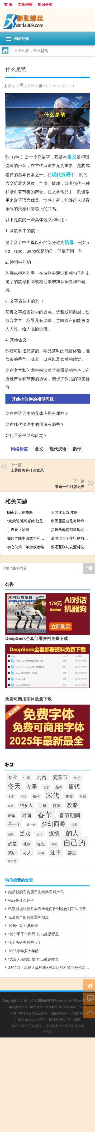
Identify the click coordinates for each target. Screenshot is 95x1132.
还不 (55, 852)
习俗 (41, 777)
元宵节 (60, 777)
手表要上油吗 (18, 529)
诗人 (27, 852)
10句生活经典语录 (23, 925)
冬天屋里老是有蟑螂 (67, 520)
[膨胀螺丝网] (47, 20)
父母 (39, 834)
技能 (57, 805)
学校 (23, 797)
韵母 (69, 242)
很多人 (26, 805)
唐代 (74, 786)
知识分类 (45, 4)
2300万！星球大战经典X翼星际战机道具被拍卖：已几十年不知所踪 (49, 967)
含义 (72, 156)
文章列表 (25, 4)
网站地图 (36, 1006)
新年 (11, 815)
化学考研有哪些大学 (24, 942)
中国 (27, 777)
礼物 (27, 843)
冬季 (32, 786)
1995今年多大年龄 (23, 950)
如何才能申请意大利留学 (27, 538)
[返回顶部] (89, 1012)
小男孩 (47, 1031)
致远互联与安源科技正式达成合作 (72, 546)
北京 (46, 787)
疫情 (54, 833)
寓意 (69, 796)
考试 (54, 844)
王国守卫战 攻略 (64, 512)
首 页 (8, 4)
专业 (12, 777)
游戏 (25, 833)
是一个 (14, 824)
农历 (77, 778)
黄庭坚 (12, 861)
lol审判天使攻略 (20, 512)
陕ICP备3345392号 (72, 1006)
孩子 (36, 796)
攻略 (72, 804)
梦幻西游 (53, 823)
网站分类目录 (82, 1000)
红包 (41, 843)
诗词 (41, 853)
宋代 (52, 795)
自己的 (74, 842)
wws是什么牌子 (21, 900)
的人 (72, 832)
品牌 (58, 787)
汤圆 (74, 825)
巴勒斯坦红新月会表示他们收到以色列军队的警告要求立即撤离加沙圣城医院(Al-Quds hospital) (49, 908)
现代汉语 (61, 174)
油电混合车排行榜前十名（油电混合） (72, 538)
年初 (83, 796)
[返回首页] (89, 985)
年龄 (11, 806)
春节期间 (69, 815)
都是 (72, 852)
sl (17, 86)
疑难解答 (51, 1006)
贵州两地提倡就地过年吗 (71, 529)
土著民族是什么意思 (27, 470)
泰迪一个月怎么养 (69, 486)
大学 (11, 796)
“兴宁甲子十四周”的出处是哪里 (33, 933)
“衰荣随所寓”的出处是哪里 (28, 520)
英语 (12, 852)
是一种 (31, 825)
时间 (26, 815)
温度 (11, 834)
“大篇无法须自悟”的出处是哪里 (33, 959)
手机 (42, 805)
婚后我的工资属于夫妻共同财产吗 (36, 891)
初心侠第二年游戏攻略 (25, 546)
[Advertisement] (47, 1084)
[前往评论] (89, 998)
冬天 (14, 785)
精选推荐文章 (18, 1006)
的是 (12, 843)
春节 (45, 813)
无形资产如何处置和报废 (28, 917)
